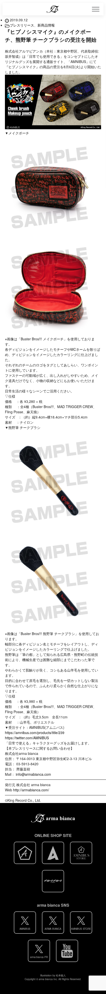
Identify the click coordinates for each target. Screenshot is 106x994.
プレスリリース (22, 25)
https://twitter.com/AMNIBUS (27, 737)
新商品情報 (46, 25)
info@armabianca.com (33, 774)
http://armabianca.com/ (31, 789)
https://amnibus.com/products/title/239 (34, 732)
